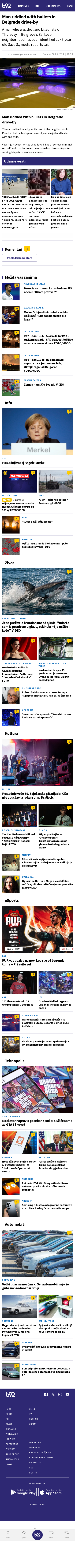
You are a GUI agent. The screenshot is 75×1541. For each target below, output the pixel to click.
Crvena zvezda (32, 380)
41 (17, 381)
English (33, 1419)
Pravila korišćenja (40, 1452)
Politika (27, 539)
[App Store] (51, 1492)
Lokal (9, 1464)
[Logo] (6, 5)
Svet (5, 458)
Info (8, 1408)
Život (9, 1424)
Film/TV (43, 830)
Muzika (6, 789)
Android (27, 1201)
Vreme (32, 1424)
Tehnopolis (12, 1454)
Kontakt (34, 1472)
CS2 (4, 997)
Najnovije (23, 5)
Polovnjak (8, 1279)
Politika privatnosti (41, 1457)
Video (32, 1408)
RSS (31, 1467)
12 (69, 1134)
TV (30, 1414)
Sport (9, 1414)
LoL (4, 956)
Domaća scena (30, 1015)
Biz (7, 1419)
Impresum (34, 1447)
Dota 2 (26, 1037)
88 (17, 285)
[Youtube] (67, 1394)
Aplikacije (35, 1462)
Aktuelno (8, 1157)
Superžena (12, 1444)
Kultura (10, 1439)
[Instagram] (60, 1394)
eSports (10, 1449)
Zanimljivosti (47, 1321)
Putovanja (12, 1434)
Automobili (12, 1459)
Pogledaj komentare (19, 258)
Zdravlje (11, 1429)
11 (17, 356)
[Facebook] (46, 1394)
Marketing (35, 1442)
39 (17, 308)
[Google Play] (23, 1492)
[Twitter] (53, 1394)
